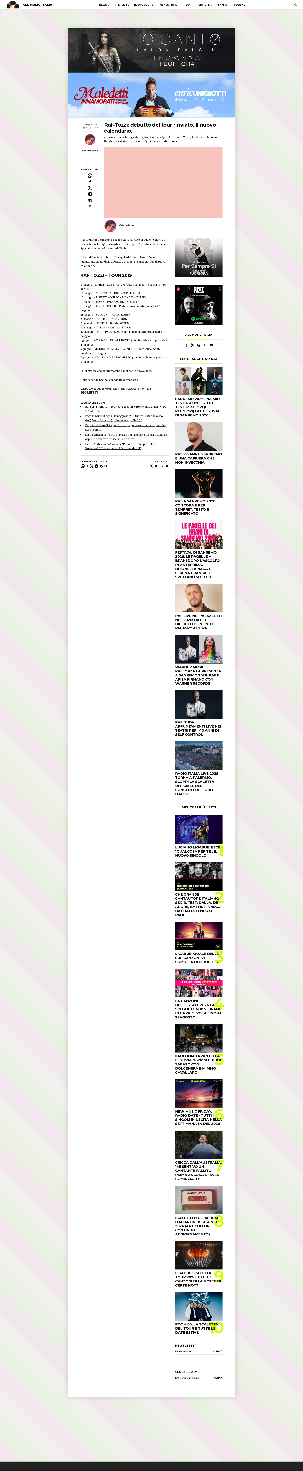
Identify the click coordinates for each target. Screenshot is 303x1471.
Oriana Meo (90, 150)
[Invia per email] (90, 206)
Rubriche (203, 4)
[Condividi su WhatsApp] (90, 175)
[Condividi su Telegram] (90, 194)
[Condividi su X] (90, 188)
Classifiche (168, 4)
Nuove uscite (144, 4)
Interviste (121, 4)
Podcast (240, 4)
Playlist (223, 4)
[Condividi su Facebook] (90, 182)
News (103, 4)
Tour (188, 4)
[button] (90, 200)
